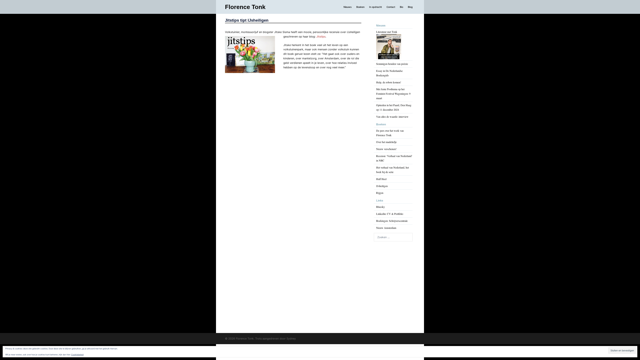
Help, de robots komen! (388, 82)
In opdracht (375, 7)
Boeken (360, 7)
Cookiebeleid (77, 354)
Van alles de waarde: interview (392, 116)
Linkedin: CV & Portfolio (389, 214)
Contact (390, 7)
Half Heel (381, 179)
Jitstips (321, 36)
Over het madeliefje (386, 142)
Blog (410, 7)
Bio (401, 7)
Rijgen (379, 192)
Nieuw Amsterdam (386, 228)
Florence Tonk (245, 7)
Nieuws (348, 7)
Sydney (291, 338)
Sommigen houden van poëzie (392, 64)
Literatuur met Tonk (386, 32)
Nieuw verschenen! (386, 149)
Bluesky (380, 206)
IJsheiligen (382, 186)
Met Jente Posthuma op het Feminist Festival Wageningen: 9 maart (393, 93)
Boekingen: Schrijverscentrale (392, 220)
